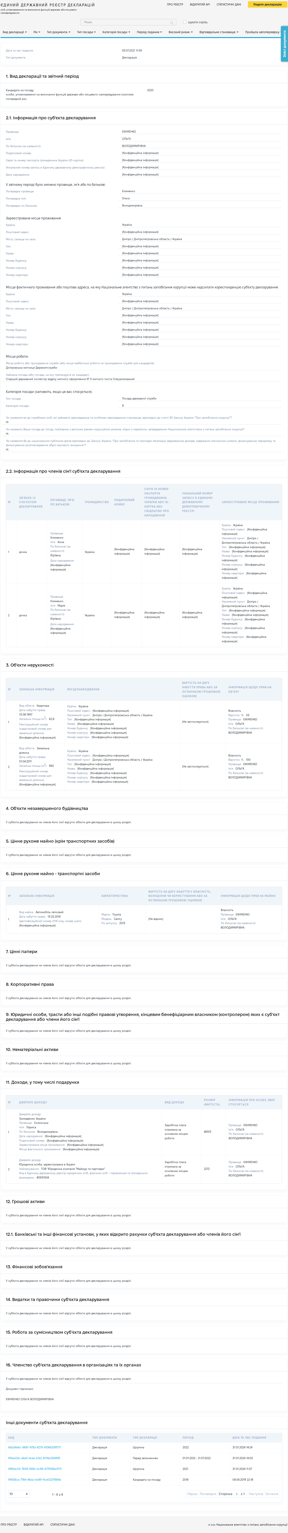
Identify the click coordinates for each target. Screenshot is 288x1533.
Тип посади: (85, 32)
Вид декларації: (13, 32)
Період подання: (148, 32)
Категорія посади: (115, 32)
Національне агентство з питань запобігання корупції (251, 1524)
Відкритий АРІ (200, 4)
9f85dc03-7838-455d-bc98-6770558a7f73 (35, 1468)
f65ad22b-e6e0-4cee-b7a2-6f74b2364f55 (34, 1458)
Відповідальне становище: (217, 32)
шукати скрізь (197, 22)
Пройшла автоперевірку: (262, 32)
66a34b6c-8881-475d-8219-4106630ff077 (34, 1447)
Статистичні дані (229, 4)
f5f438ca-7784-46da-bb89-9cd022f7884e (34, 1479)
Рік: (36, 32)
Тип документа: (57, 32)
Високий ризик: (179, 32)
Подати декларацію (267, 4)
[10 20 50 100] (18, 1494)
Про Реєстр (175, 4)
